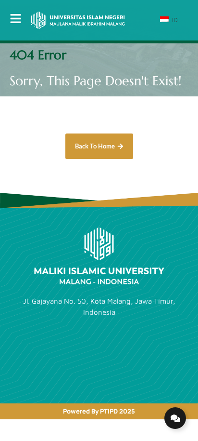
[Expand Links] (175, 418)
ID (174, 20)
